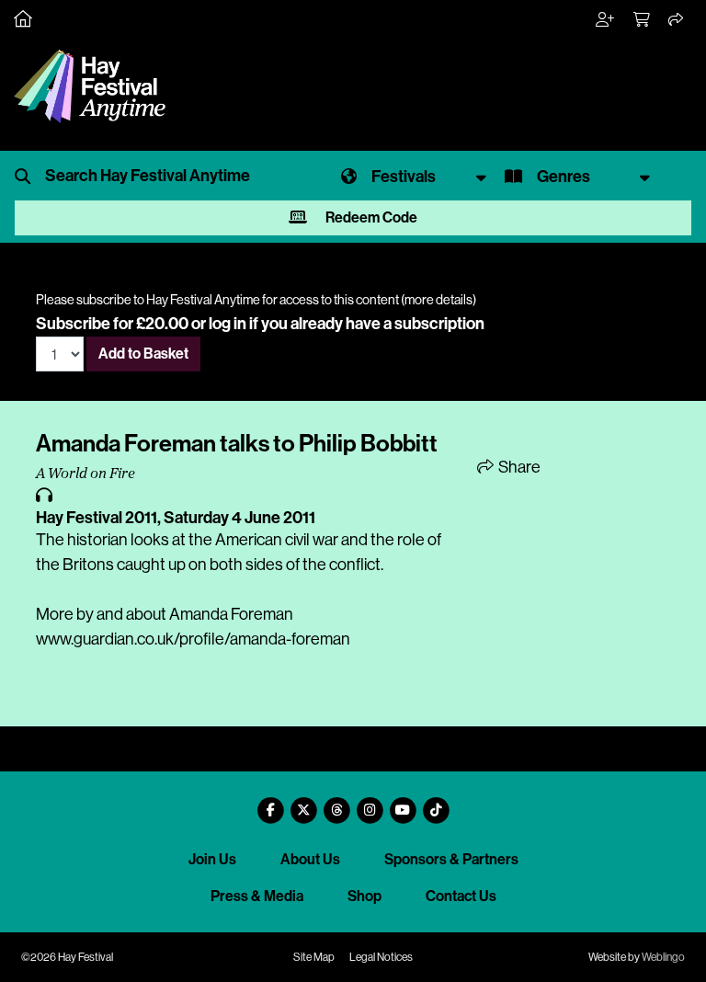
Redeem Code (370, 217)
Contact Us (461, 896)
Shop (364, 896)
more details (438, 299)
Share (518, 467)
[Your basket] (642, 20)
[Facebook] (270, 803)
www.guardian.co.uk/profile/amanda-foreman (193, 639)
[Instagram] (369, 803)
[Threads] (336, 803)
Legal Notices (381, 957)
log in (227, 324)
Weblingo (663, 957)
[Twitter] (303, 803)
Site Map (314, 957)
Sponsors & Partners (451, 859)
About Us (310, 859)
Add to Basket (143, 353)
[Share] (676, 20)
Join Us (212, 859)
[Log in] (605, 20)
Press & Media (257, 896)
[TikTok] (435, 803)
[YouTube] (402, 803)
